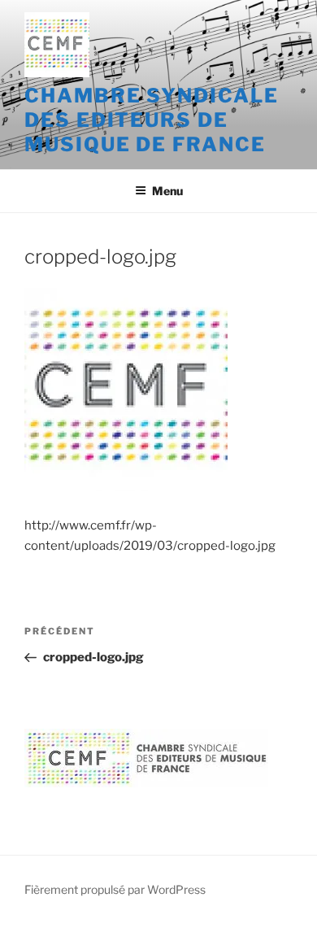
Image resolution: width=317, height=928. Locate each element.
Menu (167, 191)
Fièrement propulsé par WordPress (115, 889)
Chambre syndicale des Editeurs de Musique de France (151, 120)
